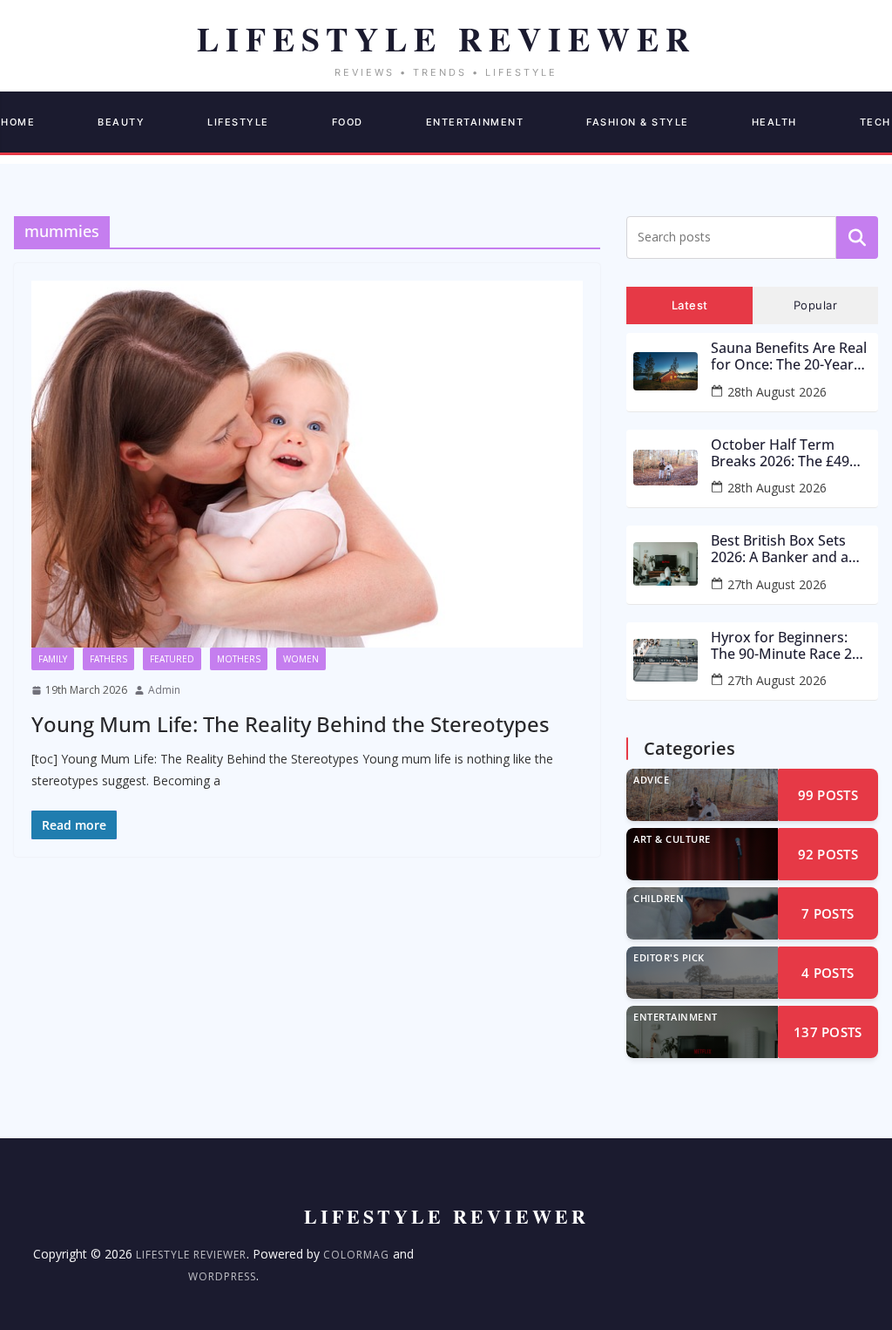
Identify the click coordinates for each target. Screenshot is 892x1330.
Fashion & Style (637, 122)
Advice (651, 779)
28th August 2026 (777, 391)
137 (828, 1032)
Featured (172, 659)
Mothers (238, 659)
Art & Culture (672, 838)
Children (658, 898)
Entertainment (475, 122)
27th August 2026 (777, 584)
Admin (164, 689)
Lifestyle (238, 122)
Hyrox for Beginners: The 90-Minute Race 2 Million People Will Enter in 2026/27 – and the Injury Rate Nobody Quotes (790, 645)
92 (828, 854)
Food (347, 122)
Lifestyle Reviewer (191, 1254)
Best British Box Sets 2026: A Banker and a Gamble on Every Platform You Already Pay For (781, 549)
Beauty (121, 122)
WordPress (222, 1276)
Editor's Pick (669, 957)
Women (301, 659)
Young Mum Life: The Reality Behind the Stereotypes (290, 723)
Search (857, 237)
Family (52, 659)
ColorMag (356, 1254)
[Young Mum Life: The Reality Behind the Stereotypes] (307, 464)
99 (828, 795)
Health (774, 122)
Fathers (108, 659)
